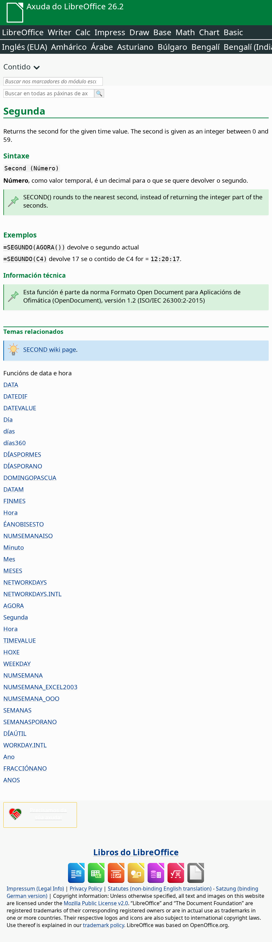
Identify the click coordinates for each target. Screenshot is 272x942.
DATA (10, 384)
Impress (110, 32)
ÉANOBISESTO (23, 524)
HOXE (11, 652)
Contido (17, 66)
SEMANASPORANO (30, 721)
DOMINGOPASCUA (29, 477)
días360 (14, 442)
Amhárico (69, 46)
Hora (10, 512)
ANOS (11, 780)
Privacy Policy (86, 888)
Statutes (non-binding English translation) (160, 888)
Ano (9, 756)
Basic (233, 32)
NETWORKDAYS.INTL (32, 594)
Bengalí (205, 46)
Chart (209, 32)
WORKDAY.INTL (25, 745)
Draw (139, 32)
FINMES (14, 501)
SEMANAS (17, 710)
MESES (12, 570)
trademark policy (103, 925)
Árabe (102, 46)
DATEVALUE (19, 408)
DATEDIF (15, 396)
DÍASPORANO (22, 466)
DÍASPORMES (22, 454)
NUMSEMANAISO (28, 535)
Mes (9, 559)
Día (8, 419)
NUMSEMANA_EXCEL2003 (40, 687)
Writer (59, 32)
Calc (83, 32)
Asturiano (135, 46)
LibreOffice (23, 32)
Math (185, 32)
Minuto (13, 547)
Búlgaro (172, 46)
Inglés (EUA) (24, 46)
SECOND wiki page (49, 349)
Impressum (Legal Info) (35, 888)
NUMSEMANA (23, 675)
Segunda (15, 617)
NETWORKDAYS (25, 582)
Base (162, 32)
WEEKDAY (17, 663)
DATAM (13, 489)
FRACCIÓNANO (25, 768)
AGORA (13, 605)
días (9, 431)
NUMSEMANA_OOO (31, 698)
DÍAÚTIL (15, 733)
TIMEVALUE (19, 640)
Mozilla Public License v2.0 (96, 903)
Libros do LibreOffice (136, 852)
